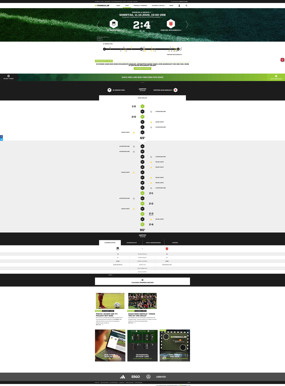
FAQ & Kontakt (129, 1)
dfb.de (102, 1)
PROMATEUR (97, 1)
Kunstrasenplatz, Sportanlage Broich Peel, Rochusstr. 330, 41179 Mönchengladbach (141, 17)
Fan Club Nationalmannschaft (116, 1)
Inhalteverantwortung (129, 382)
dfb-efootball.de (107, 1)
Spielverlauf (142, 97)
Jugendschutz (121, 382)
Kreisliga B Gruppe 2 (141, 12)
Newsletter (135, 1)
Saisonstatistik (109, 242)
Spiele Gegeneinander (153, 242)
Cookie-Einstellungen (138, 382)
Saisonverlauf (132, 242)
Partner (124, 1)
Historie (175, 242)
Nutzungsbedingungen (114, 382)
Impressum (97, 382)
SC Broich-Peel (113, 30)
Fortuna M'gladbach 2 (171, 30)
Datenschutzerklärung (104, 382)
